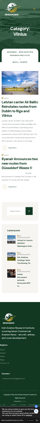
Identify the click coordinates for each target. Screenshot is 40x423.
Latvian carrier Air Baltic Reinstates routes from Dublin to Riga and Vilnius (20, 109)
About (2, 350)
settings (29, 415)
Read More (12, 148)
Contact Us (4, 363)
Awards (3, 353)
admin (6, 98)
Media (2, 356)
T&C (5, 405)
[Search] (29, 211)
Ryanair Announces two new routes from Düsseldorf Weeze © (20, 163)
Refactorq (23, 401)
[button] (20, 420)
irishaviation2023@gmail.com (13, 378)
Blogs (2, 360)
